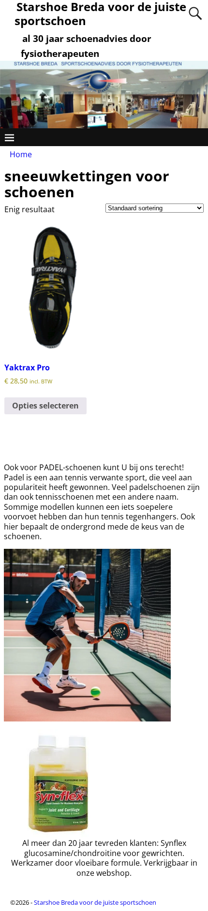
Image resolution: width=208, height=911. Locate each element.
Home (21, 154)
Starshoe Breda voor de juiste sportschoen (95, 902)
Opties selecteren (45, 405)
